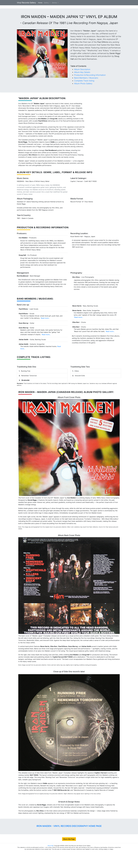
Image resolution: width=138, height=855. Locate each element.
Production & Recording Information (90, 75)
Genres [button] (54, 3)
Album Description (82, 69)
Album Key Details (82, 72)
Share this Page (69, 839)
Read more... (45, 318)
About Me (51, 845)
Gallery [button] (46, 3)
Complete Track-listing (84, 81)
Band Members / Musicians (86, 78)
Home (40, 3)
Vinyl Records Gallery (26, 3)
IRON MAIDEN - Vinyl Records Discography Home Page (69, 826)
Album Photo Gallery (83, 83)
